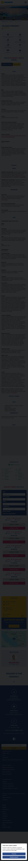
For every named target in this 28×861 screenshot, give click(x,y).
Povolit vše (14, 853)
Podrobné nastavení (14, 857)
